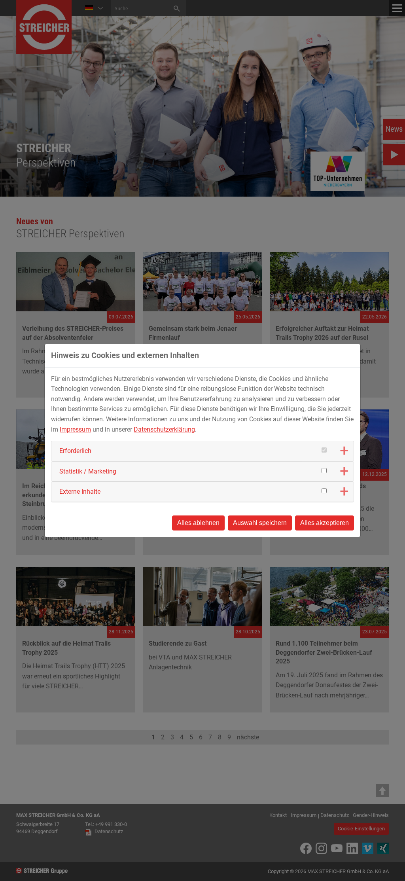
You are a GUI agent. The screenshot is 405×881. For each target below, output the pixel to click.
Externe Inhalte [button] (79, 491)
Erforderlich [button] (75, 451)
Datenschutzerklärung (164, 429)
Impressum (75, 429)
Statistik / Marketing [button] (87, 471)
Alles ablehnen (198, 522)
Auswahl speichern (260, 522)
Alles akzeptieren (324, 522)
